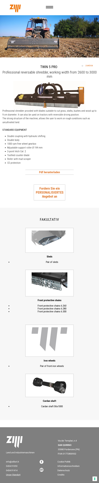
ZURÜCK (89, 66)
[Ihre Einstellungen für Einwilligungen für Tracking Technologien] (94, 478)
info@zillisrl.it (12, 461)
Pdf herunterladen (49, 172)
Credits (60, 474)
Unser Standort (13, 474)
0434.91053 (11, 466)
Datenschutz (63, 470)
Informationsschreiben (68, 466)
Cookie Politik (63, 461)
